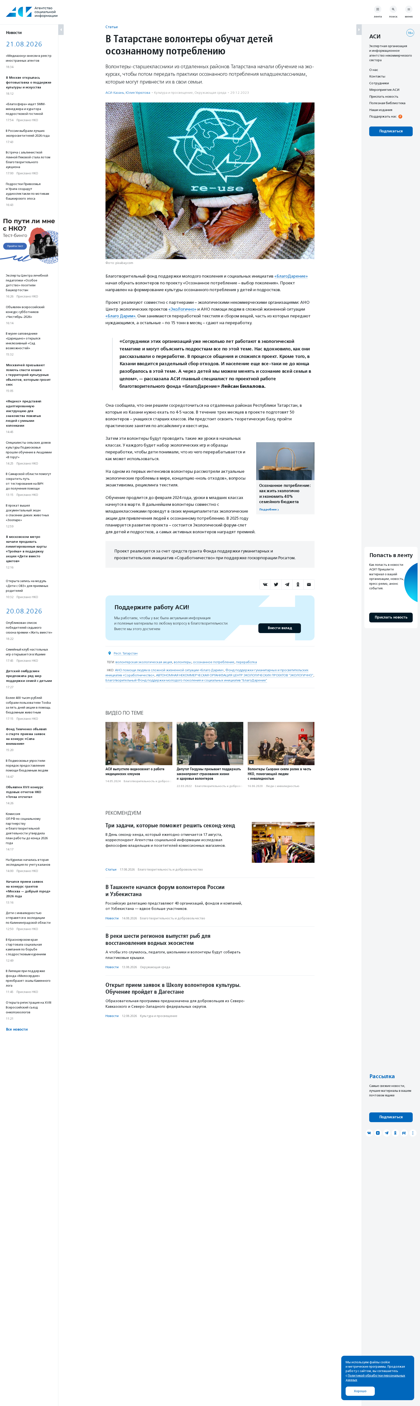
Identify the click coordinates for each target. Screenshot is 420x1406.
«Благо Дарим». (120, 315)
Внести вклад (280, 628)
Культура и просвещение (173, 93)
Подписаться (391, 131)
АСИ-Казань (114, 93)
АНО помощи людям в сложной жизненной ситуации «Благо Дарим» (169, 670)
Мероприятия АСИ (384, 90)
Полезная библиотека (387, 103)
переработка (246, 662)
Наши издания (380, 110)
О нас (373, 70)
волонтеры (182, 662)
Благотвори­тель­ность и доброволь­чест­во (154, 781)
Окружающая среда (210, 93)
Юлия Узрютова (138, 93)
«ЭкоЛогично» (182, 309)
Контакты (377, 76)
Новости (112, 918)
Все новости (16, 1029)
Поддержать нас (382, 117)
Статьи (111, 27)
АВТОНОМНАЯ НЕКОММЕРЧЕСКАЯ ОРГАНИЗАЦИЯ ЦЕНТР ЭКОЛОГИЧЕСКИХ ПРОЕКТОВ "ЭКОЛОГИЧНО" (234, 675)
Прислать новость (383, 96)
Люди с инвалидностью (282, 786)
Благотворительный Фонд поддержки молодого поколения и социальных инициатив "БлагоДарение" (186, 680)
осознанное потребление (213, 662)
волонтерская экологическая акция (143, 662)
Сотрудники (379, 83)
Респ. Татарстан (126, 653)
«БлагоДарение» (291, 276)
